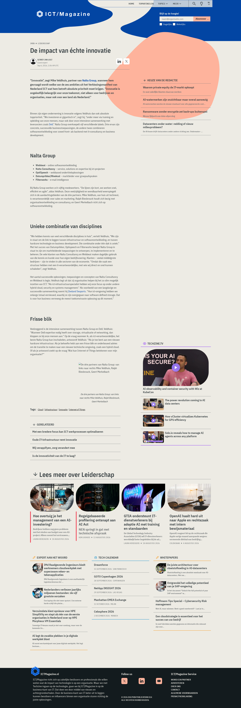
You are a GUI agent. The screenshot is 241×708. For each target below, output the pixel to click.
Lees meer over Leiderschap (76, 474)
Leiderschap (44, 43)
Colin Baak (175, 543)
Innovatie (63, 409)
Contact (175, 689)
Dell (51, 124)
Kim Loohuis (84, 537)
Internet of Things (77, 409)
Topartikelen (146, 3)
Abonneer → (202, 19)
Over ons (176, 686)
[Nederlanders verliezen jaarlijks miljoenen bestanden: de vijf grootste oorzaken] (37, 596)
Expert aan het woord (52, 557)
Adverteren (177, 683)
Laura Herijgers (41, 539)
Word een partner (181, 679)
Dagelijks (167, 24)
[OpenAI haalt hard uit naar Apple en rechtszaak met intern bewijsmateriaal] (189, 498)
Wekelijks (180, 24)
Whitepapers (169, 557)
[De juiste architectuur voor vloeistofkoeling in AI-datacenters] (161, 570)
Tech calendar (108, 557)
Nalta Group (89, 80)
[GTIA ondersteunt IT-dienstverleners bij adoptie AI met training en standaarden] (143, 498)
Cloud (40, 409)
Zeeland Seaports (77, 291)
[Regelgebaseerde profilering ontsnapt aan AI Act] (97, 498)
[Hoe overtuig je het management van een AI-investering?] (52, 498)
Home (131, 3)
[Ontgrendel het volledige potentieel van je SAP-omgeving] (161, 588)
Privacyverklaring (181, 696)
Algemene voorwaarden (184, 693)
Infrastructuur (51, 409)
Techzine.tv (155, 343)
